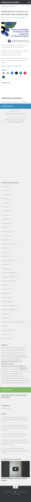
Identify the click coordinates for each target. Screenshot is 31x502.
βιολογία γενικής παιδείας (19, 352)
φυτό (18, 382)
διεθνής (5, 248)
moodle (9, 348)
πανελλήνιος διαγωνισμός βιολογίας (12, 376)
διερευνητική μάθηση (14, 366)
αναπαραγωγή (5, 350)
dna (2, 348)
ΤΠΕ (17, 348)
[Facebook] (29, 106)
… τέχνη (5, 207)
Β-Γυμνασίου (7, 223)
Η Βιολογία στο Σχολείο (10, 2)
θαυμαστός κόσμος (9, 281)
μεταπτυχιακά (7, 289)
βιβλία (5, 227)
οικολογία (20, 373)
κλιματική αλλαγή (6, 374)
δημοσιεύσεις (7, 240)
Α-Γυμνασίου (7, 211)
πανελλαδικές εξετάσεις (18, 378)
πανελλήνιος (6, 301)
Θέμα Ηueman (16, 493)
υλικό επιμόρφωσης (9, 330)
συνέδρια (5, 318)
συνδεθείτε (24, 102)
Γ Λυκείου (6, 235)
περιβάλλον (4, 380)
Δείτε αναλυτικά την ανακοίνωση (11, 66)
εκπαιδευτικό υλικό (9, 260)
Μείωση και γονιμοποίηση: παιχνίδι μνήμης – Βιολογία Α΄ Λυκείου (14, 419)
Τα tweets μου (5, 408)
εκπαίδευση (16, 369)
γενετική (4, 357)
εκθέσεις (6, 256)
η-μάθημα (11, 371)
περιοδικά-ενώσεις (9, 305)
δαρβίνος (24, 357)
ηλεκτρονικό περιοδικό (24, 371)
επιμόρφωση (7, 268)
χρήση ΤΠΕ (6, 338)
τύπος (4, 326)
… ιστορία (5, 190)
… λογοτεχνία (7, 194)
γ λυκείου (11, 357)
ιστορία (5, 285)
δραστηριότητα (4, 369)
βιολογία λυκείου (5, 354)
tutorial (13, 348)
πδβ (28, 378)
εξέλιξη (5, 264)
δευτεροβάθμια (5, 359)
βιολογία (22, 350)
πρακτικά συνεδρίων (9, 309)
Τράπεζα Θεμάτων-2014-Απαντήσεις (14, 322)
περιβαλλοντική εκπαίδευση (14, 380)
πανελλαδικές (7, 297)
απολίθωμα (11, 350)
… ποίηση (5, 203)
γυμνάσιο (17, 357)
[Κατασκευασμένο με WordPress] (15, 491)
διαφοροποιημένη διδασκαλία (11, 362)
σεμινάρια (6, 314)
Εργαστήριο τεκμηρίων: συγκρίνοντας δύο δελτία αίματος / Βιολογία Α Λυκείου (15, 442)
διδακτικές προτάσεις (9, 244)
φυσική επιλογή (11, 382)
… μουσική (6, 198)
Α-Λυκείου (6, 215)
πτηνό (23, 380)
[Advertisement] (14, 151)
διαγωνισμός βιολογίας (15, 359)
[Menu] (29, 2)
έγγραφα (5, 252)
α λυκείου (21, 348)
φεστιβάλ (6, 334)
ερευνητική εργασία (9, 272)
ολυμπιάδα (6, 293)
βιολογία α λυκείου (7, 352)
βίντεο (17, 350)
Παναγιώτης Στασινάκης (17, 17)
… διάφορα (6, 186)
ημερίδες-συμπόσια (8, 6)
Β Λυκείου (6, 219)
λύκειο (15, 373)
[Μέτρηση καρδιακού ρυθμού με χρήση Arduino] (15, 469)
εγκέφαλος (10, 369)
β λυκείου (22, 354)
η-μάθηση (16, 371)
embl (5, 348)
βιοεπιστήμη (6, 231)
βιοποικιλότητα (15, 354)
